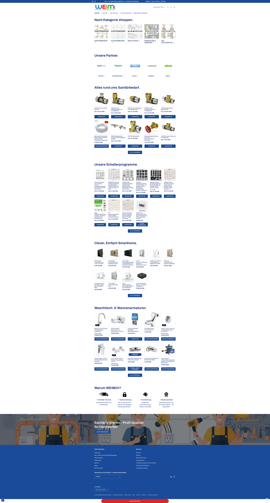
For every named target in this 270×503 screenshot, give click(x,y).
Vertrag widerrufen (135, 501)
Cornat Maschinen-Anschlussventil (149, 329)
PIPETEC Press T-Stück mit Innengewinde (168, 137)
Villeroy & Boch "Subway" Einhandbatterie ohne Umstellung (168, 330)
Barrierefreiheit (98, 468)
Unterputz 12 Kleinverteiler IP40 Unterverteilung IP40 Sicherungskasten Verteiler (141, 215)
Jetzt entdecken (102, 432)
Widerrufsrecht (98, 457)
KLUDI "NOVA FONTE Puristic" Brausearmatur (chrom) (117, 360)
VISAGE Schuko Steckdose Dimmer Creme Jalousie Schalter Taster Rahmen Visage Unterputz (169, 186)
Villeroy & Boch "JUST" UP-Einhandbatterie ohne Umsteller (101, 360)
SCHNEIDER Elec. (117, 76)
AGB (134, 494)
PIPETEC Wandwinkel (133, 136)
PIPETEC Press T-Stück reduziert (100, 109)
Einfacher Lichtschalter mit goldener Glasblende (169, 262)
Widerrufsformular (141, 457)
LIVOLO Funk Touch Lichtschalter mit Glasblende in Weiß (155, 262)
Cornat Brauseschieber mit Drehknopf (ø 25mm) (135, 359)
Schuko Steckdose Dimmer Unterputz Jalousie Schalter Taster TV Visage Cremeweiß (127, 215)
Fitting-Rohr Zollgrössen (143, 465)
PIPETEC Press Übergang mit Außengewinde (134, 109)
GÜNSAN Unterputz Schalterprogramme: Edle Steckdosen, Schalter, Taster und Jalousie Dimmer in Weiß (113, 186)
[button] (97, 13)
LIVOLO (134, 76)
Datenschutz (98, 460)
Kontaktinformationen (153, 494)
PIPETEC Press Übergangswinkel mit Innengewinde (150, 109)
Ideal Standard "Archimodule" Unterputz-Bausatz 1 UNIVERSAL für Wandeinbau (168, 360)
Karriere (96, 463)
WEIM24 (100, 494)
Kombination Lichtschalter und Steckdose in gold (113, 262)
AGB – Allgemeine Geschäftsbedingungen (105, 455)
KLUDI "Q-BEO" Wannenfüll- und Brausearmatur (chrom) (117, 330)
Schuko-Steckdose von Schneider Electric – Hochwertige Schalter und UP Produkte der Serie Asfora (100, 186)
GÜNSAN (151, 76)
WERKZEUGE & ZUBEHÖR (150, 41)
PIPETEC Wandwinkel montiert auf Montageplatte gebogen (118, 137)
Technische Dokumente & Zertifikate (146, 463)
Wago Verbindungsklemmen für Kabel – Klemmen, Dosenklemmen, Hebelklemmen (100, 215)
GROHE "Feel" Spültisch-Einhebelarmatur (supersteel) (101, 330)
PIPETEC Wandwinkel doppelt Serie (166, 109)
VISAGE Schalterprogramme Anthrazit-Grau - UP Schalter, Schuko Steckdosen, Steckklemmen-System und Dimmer (141, 186)
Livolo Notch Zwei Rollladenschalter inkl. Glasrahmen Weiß (99, 285)
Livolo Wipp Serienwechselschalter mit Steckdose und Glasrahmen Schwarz (128, 262)
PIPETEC (101, 76)
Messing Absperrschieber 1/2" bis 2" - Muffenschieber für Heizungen (151, 138)
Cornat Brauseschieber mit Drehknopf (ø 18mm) (151, 359)
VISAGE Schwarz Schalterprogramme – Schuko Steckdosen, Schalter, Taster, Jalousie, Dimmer (155, 185)
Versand (138, 494)
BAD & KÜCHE (133, 41)
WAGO (168, 76)
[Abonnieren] (119, 476)
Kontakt (138, 455)
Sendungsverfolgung (142, 468)
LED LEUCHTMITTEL (167, 41)
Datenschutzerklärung (118, 494)
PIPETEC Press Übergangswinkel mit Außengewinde (116, 109)
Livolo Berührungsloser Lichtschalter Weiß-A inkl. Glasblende (127, 285)
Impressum (97, 452)
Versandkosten (140, 460)
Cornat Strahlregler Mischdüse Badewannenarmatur (133, 330)
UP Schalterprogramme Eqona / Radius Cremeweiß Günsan (113, 215)
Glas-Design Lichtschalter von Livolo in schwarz (99, 262)
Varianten (101, 116)
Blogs (95, 465)
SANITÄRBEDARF (101, 41)
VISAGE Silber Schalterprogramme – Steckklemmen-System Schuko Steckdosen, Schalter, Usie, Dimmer (128, 186)
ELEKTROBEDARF (118, 41)
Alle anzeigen (135, 152)
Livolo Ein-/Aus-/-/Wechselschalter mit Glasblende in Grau (141, 262)
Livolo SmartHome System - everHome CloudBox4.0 (141, 285)
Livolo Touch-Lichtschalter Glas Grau (113, 285)
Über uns (138, 452)
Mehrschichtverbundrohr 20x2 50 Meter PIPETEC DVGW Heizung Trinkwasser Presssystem (101, 138)
